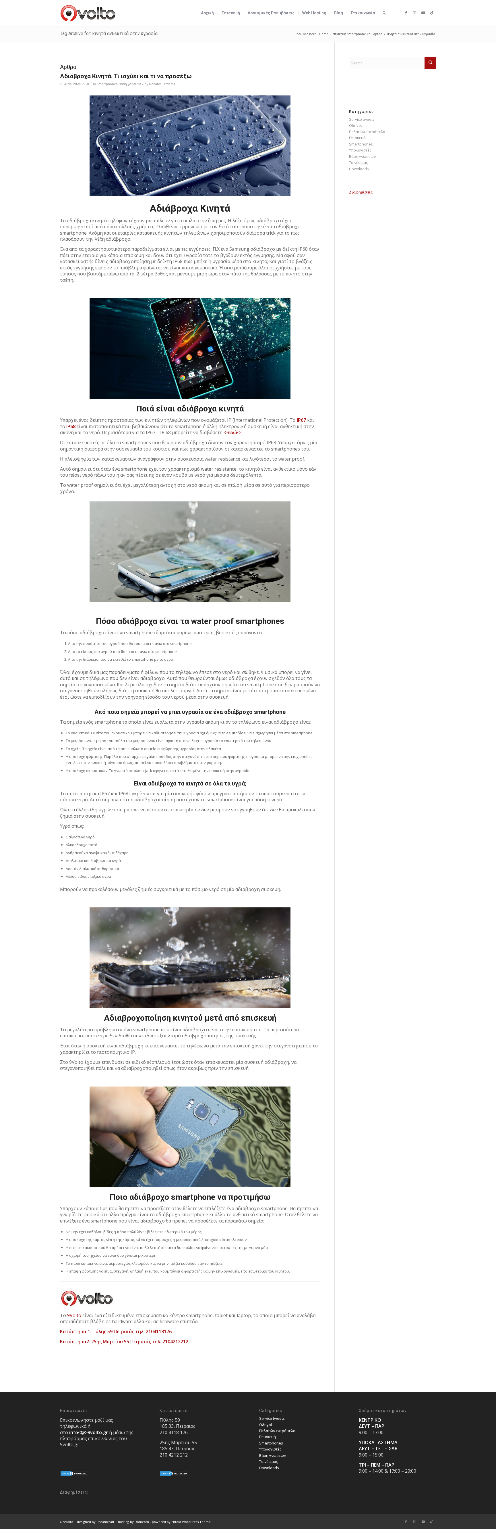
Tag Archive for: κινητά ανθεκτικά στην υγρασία (109, 33)
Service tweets (362, 119)
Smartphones (107, 84)
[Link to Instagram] (414, 12)
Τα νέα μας (358, 162)
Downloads (359, 168)
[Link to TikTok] (431, 12)
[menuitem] (207, 13)
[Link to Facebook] (406, 12)
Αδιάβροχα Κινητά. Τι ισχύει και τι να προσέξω (126, 76)
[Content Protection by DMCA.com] (74, 1475)
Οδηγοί (355, 125)
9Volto (74, 1315)
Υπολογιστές (360, 150)
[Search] (384, 13)
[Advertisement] (392, 231)
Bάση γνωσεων (130, 84)
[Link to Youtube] (423, 12)
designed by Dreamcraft (95, 1522)
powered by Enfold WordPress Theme (181, 1522)
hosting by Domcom (133, 1522)
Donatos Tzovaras (162, 84)
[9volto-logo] (88, 13)
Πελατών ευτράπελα (367, 131)
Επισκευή (357, 137)
